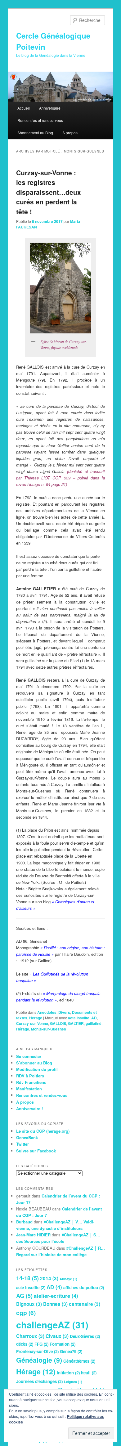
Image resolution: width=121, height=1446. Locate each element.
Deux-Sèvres (85, 1336)
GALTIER (76, 1023)
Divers (64, 1012)
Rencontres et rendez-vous (40, 120)
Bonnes (55, 1304)
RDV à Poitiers (30, 1076)
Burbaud (24, 1222)
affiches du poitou (83, 1287)
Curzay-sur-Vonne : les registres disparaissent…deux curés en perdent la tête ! (48, 192)
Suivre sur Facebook (36, 1151)
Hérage (22, 1029)
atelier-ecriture (56, 1295)
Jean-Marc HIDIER (33, 1235)
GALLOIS (58, 1023)
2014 (49, 1278)
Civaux (57, 1336)
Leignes (73, 1381)
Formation (62, 1344)
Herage (35, 1018)
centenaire (84, 1304)
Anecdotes (46, 1012)
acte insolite (78, 1018)
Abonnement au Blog (35, 132)
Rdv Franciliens (31, 1082)
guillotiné (93, 1023)
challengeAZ (52, 1324)
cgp (26, 1312)
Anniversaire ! (50, 108)
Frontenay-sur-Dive (37, 1351)
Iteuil (88, 1373)
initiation (68, 1373)
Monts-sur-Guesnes (48, 1029)
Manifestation (29, 1089)
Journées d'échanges (39, 1381)
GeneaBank (27, 1137)
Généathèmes (79, 1361)
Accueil (23, 108)
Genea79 (71, 1351)
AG (24, 1296)
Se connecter (28, 1056)
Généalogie (39, 1360)
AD (94, 1018)
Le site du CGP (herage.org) (42, 1131)
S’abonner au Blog (34, 1063)
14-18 (27, 1278)
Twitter (22, 1144)
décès (24, 1344)
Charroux (30, 1336)
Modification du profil (37, 1069)
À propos (70, 132)
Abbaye (68, 1279)
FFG (41, 1344)
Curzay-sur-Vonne (32, 1023)
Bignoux (29, 1304)
